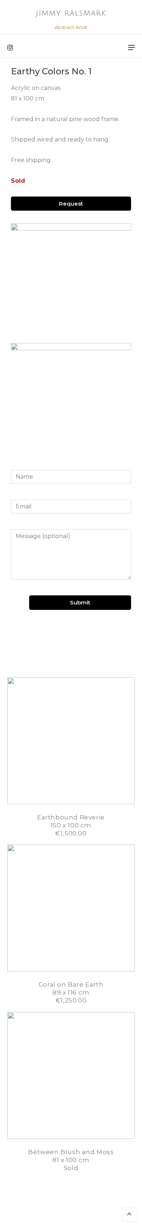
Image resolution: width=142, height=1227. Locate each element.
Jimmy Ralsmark (71, 13)
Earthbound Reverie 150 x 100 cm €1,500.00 (71, 825)
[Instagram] (10, 47)
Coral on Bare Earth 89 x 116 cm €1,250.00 (71, 992)
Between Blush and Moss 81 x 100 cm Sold (71, 1160)
